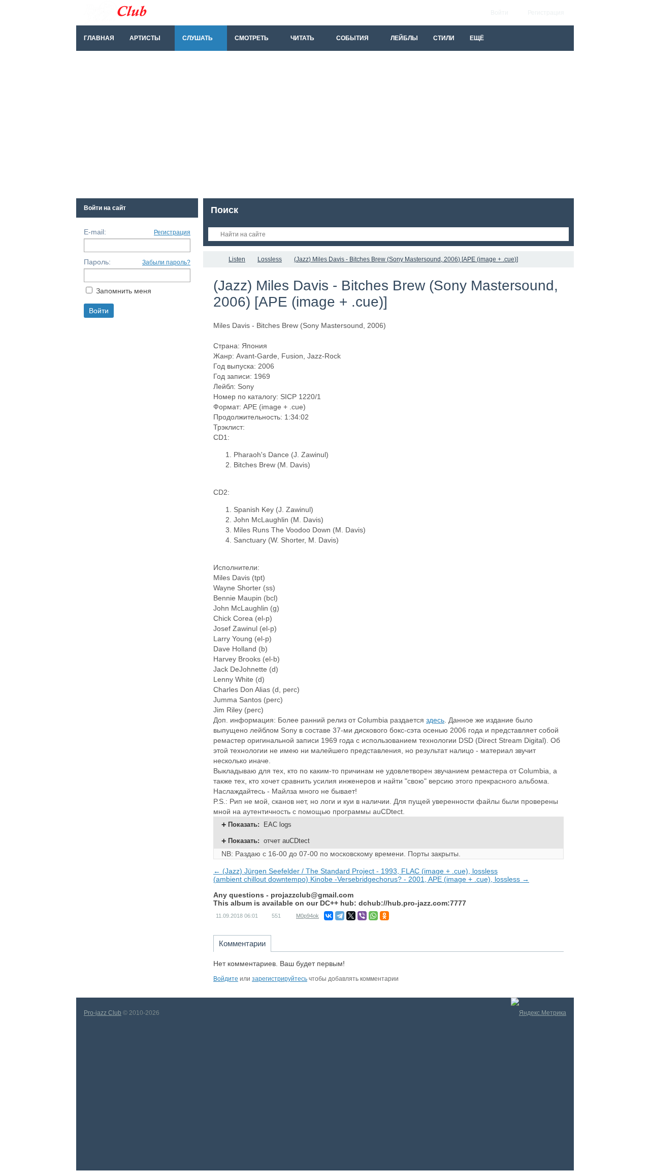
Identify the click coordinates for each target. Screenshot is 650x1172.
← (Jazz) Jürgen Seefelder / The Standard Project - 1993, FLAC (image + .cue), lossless (355, 871)
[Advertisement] (325, 127)
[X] (350, 915)
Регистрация (172, 232)
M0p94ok (307, 916)
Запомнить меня (123, 291)
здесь (435, 720)
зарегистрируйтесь (279, 978)
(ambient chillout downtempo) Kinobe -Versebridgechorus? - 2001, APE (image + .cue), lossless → (371, 879)
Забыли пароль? (166, 262)
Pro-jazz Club (102, 1012)
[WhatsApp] (373, 915)
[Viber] (362, 915)
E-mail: (95, 232)
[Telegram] (339, 915)
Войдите (225, 978)
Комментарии (242, 943)
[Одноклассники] (384, 915)
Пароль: (97, 262)
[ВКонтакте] (328, 915)
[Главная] (212, 259)
